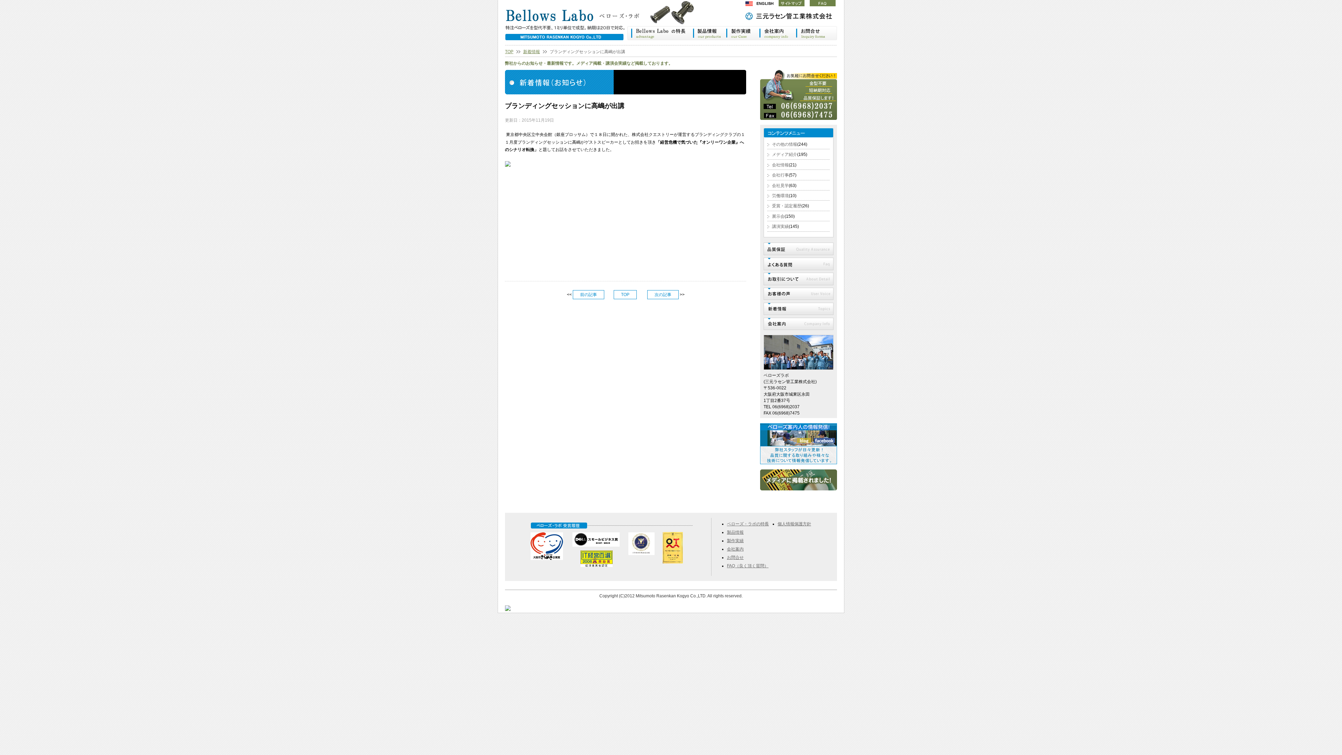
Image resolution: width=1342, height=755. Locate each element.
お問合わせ (816, 33)
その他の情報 (784, 144)
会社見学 (780, 185)
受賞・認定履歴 (786, 205)
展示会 (778, 216)
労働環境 (780, 195)
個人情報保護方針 (794, 524)
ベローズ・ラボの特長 (660, 33)
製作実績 (742, 33)
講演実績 (780, 226)
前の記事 (588, 294)
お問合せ (735, 557)
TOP (509, 51)
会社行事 (780, 175)
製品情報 (709, 33)
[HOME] (606, 23)
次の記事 (663, 294)
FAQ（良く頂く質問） (748, 565)
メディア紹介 (784, 154)
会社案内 (777, 33)
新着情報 (531, 51)
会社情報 (780, 165)
